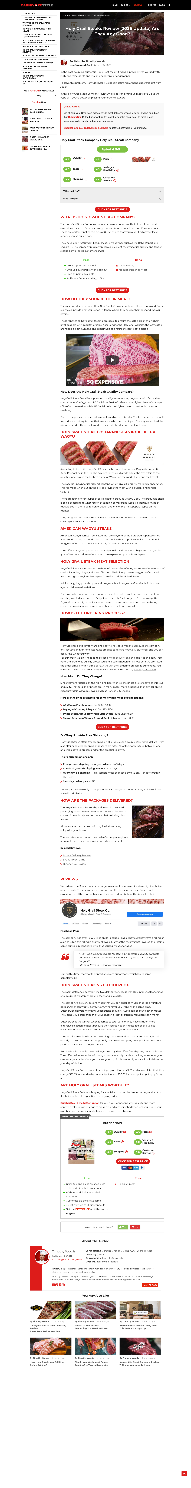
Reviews (26, 72)
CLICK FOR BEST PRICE (112, 290)
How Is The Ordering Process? (39, 55)
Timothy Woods (63, 1251)
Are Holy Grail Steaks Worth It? (38, 83)
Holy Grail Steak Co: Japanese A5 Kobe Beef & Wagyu (38, 41)
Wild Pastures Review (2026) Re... (42, 129)
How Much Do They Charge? (36, 59)
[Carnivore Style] (37, 5)
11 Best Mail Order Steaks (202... (39, 138)
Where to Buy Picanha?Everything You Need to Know (91, 1327)
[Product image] (81, 1152)
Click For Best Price (112, 209)
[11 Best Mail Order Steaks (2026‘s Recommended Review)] (25, 139)
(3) (75, 977)
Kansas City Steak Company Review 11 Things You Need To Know (139, 1363)
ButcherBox (74, 117)
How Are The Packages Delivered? (34, 67)
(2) (132, 718)
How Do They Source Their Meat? (36, 30)
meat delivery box (119, 657)
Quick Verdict (30, 14)
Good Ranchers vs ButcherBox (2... (40, 147)
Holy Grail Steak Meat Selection (34, 51)
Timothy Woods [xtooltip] (95, 61)
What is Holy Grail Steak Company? (36, 24)
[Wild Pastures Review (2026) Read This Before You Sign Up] (25, 129)
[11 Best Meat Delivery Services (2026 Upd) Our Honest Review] (25, 120)
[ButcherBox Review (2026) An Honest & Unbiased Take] (25, 111)
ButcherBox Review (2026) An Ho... (40, 110)
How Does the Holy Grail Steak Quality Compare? (38, 36)
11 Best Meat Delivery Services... (41, 120)
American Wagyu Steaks (35, 46)
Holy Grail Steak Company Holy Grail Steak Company (38, 18)
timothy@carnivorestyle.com (68, 1259)
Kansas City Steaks (119, 690)
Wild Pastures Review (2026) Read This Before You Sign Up (138, 1327)
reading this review (145, 669)
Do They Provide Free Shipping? (38, 63)
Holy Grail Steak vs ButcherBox (33, 77)
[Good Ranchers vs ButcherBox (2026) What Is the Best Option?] (25, 148)
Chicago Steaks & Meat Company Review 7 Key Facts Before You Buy (48, 1328)
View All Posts (150, 1285)
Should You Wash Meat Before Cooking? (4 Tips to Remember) (92, 1363)
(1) (71, 247)
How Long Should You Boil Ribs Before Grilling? (47, 1363)
